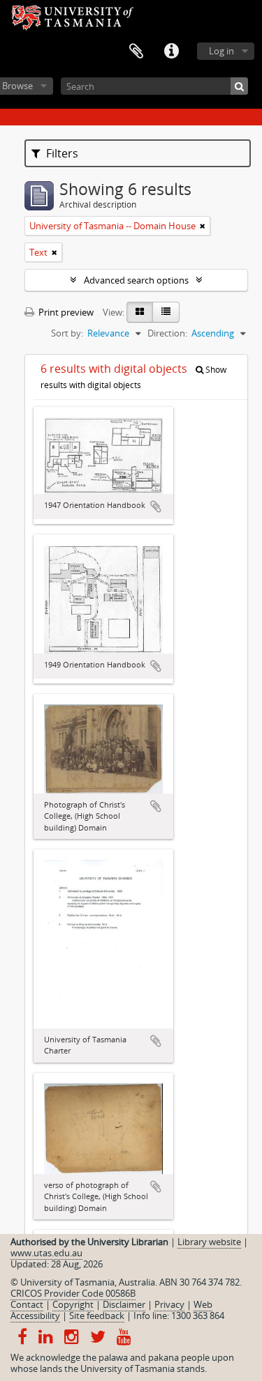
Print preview (65, 312)
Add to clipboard (156, 507)
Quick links (171, 51)
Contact (26, 1304)
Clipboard (136, 51)
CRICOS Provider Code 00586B (73, 1293)
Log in (221, 51)
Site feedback (96, 1315)
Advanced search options (136, 280)
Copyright (73, 1304)
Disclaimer (124, 1304)
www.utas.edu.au (46, 1253)
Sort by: (67, 333)
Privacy (169, 1304)
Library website (209, 1241)
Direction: (167, 333)
